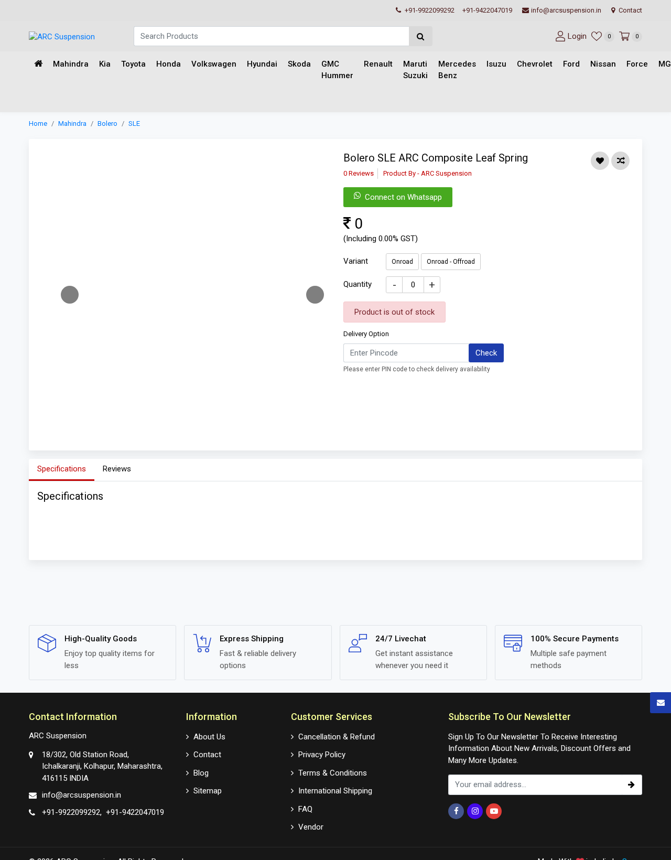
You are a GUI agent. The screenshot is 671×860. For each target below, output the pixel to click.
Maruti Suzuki (415, 70)
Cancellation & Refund (336, 736)
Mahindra (71, 64)
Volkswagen (213, 64)
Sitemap (207, 791)
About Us (209, 736)
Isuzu (496, 64)
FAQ (305, 809)
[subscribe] (632, 784)
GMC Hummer (337, 70)
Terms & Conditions (332, 773)
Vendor (310, 827)
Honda (168, 64)
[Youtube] (494, 811)
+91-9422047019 (487, 10)
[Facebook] (456, 811)
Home (38, 123)
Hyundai (262, 64)
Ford (571, 64)
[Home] (38, 64)
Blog (201, 773)
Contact (629, 10)
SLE (134, 123)
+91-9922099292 (428, 10)
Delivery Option (366, 334)
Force (637, 64)
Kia (105, 64)
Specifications (61, 469)
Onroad (402, 261)
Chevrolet (535, 64)
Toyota (133, 64)
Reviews (117, 469)
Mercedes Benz (457, 70)
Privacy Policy (321, 754)
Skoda (299, 64)
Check (486, 352)
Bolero (107, 123)
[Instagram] (475, 811)
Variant (355, 260)
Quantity (357, 283)
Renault (378, 64)
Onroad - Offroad (451, 261)
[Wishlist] (600, 161)
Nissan (603, 64)
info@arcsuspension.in (566, 10)
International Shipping (335, 791)
